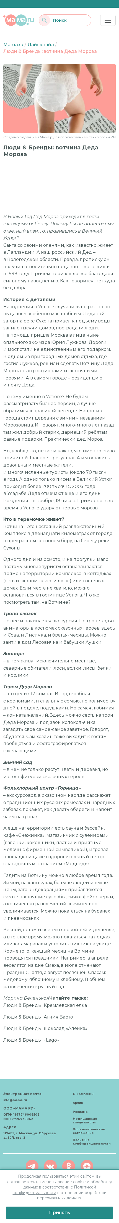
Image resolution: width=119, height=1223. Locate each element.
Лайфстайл (41, 44)
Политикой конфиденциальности (54, 1190)
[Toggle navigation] (108, 20)
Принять (59, 1212)
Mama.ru (13, 44)
